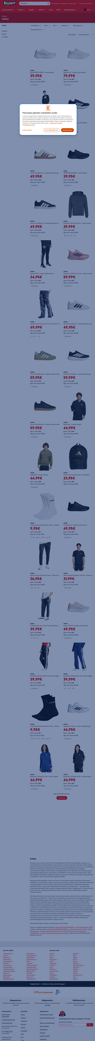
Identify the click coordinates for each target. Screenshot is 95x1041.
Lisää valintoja (27, 130)
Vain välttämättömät (51, 130)
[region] (48, 119)
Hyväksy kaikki (67, 130)
